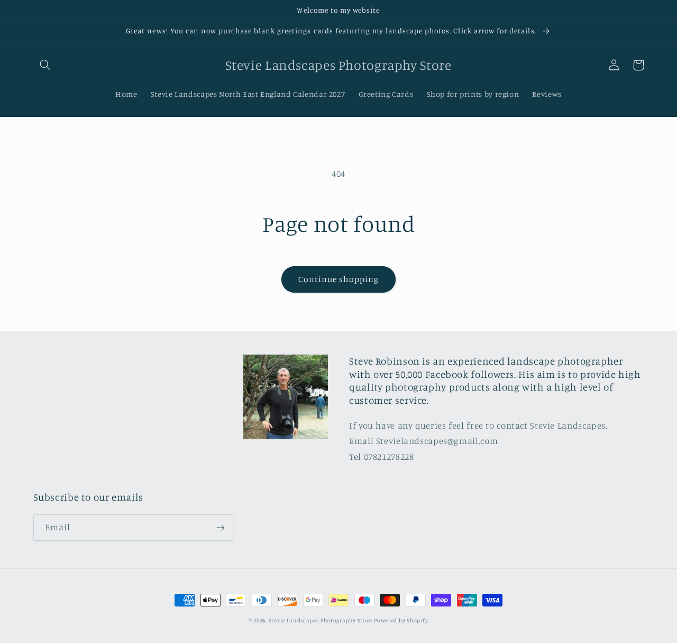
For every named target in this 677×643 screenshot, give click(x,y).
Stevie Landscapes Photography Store (320, 620)
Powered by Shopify (401, 620)
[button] (45, 65)
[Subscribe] (220, 527)
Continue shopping (338, 279)
